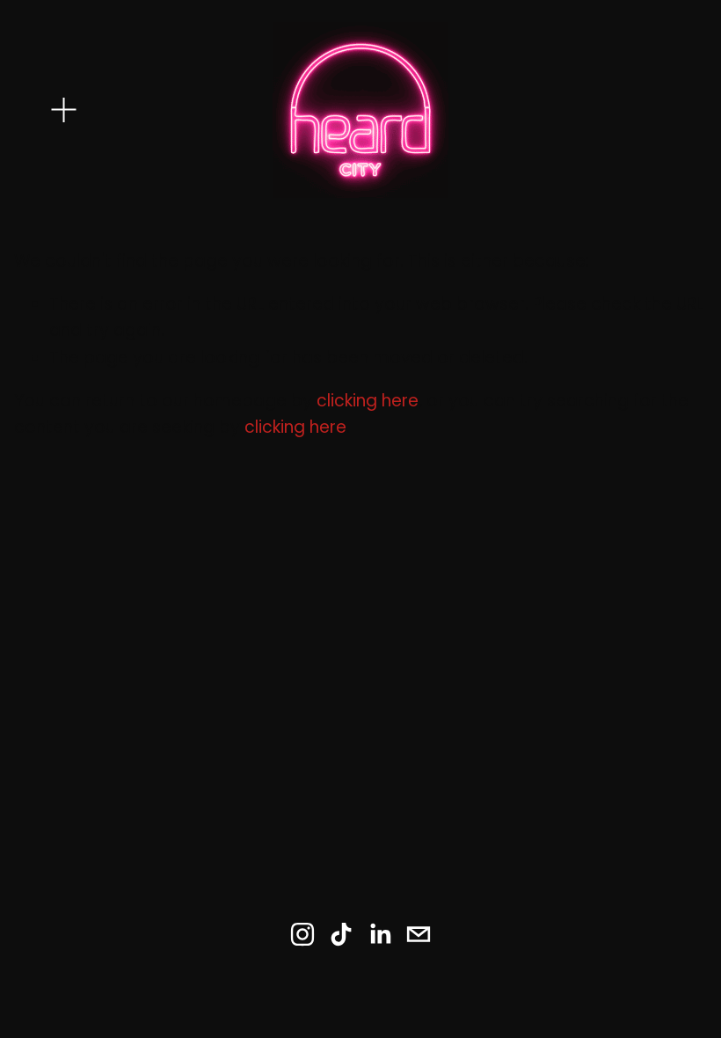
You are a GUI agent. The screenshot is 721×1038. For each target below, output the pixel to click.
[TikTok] (341, 934)
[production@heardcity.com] (418, 934)
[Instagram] (302, 934)
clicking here (368, 401)
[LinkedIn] (380, 934)
